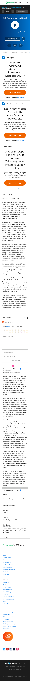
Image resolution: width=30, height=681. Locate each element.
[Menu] (2, 2)
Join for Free (15, 92)
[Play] (3, 103)
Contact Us (6, 628)
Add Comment (15, 360)
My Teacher (6, 572)
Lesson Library (5, 7)
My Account (6, 619)
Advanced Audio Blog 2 (15, 7)
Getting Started (7, 614)
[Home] (13, 4)
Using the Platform (8, 621)
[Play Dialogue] (3, 57)
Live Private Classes (8, 564)
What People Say (7, 589)
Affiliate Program (7, 604)
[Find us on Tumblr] (14, 649)
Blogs (4, 601)
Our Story (5, 584)
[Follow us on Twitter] (4, 649)
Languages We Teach (8, 596)
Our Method (6, 582)
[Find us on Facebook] (11, 649)
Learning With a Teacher (9, 626)
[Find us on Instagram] (17, 649)
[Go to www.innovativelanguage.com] (15, 663)
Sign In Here (20, 97)
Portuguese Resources (9, 569)
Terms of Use (19, 672)
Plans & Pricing (7, 592)
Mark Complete (12, 38)
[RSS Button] (3, 322)
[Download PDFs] (21, 45)
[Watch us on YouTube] (7, 649)
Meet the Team (7, 587)
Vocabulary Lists (7, 562)
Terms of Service (22, 676)
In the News (6, 594)
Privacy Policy (11, 672)
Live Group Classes (8, 567)
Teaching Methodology (9, 624)
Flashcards (6, 560)
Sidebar (22, 11)
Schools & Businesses (8, 599)
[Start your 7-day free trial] (8, 636)
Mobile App (6, 574)
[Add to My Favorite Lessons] (9, 45)
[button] (27, 2)
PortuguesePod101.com (15, 669)
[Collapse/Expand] (15, 317)
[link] (3, 11)
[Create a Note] (15, 45)
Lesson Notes (23, 52)
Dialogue (4, 52)
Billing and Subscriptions (9, 616)
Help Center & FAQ (8, 612)
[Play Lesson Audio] (15, 25)
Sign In (8, 326)
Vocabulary (14, 52)
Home (4, 555)
